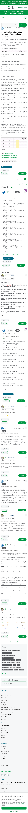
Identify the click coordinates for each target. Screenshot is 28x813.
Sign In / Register (22, 7)
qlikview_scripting (7, 653)
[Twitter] (2, 775)
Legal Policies (4, 788)
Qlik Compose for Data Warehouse (10, 709)
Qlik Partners (4, 728)
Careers (3, 758)
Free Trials (3, 730)
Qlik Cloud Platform (6, 695)
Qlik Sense (3, 697)
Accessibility (4, 753)
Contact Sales (4, 765)
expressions (13, 667)
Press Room (4, 749)
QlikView (3, 18)
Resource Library (5, 725)
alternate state (9, 153)
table (18, 665)
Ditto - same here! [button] (6, 166)
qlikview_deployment (8, 657)
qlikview (19, 660)
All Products (4, 693)
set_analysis (6, 667)
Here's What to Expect (17, 13)
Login (20, 1)
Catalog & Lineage (6, 714)
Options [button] (25, 17)
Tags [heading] (4, 647)
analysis (16, 669)
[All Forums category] (3, 683)
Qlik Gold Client (5, 717)
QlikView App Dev (11, 161)
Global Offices (5, 763)
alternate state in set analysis (9, 155)
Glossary (3, 735)
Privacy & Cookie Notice (7, 791)
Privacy (3, 756)
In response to (11, 198)
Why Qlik (3, 719)
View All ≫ (5, 673)
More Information (14, 811)
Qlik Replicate (4, 705)
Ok (14, 808)
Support (3, 740)
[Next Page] (26, 184)
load (15, 665)
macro (19, 667)
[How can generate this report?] (25, 179)
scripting (21, 669)
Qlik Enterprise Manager (7, 712)
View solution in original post (10, 254)
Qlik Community (6, 772)
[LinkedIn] (5, 775)
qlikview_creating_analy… (9, 660)
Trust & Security (5, 751)
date (11, 665)
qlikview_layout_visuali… (8, 655)
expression (5, 665)
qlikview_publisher (15, 662)
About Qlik (3, 746)
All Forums (9, 683)
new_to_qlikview (7, 650)
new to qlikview (16, 650)
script (4, 662)
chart (8, 662)
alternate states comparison (9, 157)
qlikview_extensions (8, 669)
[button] (26, 28)
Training (3, 737)
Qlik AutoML (4, 700)
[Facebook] (8, 775)
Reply (22, 173)
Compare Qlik (4, 733)
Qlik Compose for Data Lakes (9, 707)
